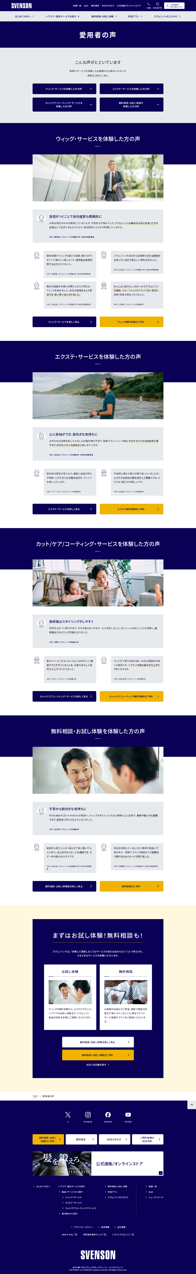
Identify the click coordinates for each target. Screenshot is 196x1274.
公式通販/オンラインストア (129, 5)
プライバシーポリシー (83, 1227)
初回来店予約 (157, 8)
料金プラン (113, 1191)
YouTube (128, 1121)
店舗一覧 (77, 5)
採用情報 (105, 1227)
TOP (35, 1096)
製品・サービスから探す (72, 1191)
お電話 (148, 8)
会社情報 (121, 1227)
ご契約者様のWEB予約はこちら (176, 6)
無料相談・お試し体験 (117, 1186)
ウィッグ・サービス (73, 1197)
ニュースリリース (156, 1197)
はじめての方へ (43, 1186)
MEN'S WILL (68, 1234)
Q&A (86, 5)
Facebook (108, 1121)
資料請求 (95, 5)
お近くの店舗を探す (96, 1064)
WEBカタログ (108, 5)
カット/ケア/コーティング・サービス (80, 1208)
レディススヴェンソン (121, 1234)
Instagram (88, 1121)
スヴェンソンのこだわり (118, 1197)
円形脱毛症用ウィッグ (93, 1234)
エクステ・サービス (73, 1202)
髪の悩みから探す (70, 1213)
